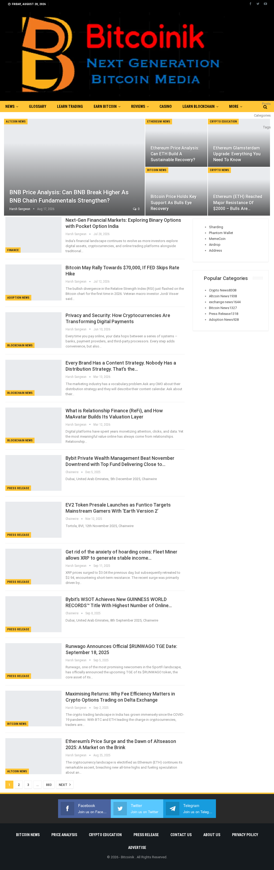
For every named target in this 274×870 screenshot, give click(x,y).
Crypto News (219, 170)
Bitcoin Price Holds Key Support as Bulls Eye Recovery (173, 202)
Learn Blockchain (198, 106)
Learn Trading (70, 106)
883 (49, 785)
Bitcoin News (156, 170)
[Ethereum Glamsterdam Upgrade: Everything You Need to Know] (239, 142)
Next (63, 785)
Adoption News (18, 297)
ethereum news (158, 121)
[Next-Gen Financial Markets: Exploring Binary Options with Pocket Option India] (33, 235)
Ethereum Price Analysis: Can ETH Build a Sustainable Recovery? (175, 153)
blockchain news (20, 345)
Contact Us (181, 835)
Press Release (18, 488)
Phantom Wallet (221, 233)
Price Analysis (64, 835)
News (9, 106)
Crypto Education (223, 121)
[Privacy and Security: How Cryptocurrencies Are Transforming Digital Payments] (33, 330)
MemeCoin (217, 239)
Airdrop (214, 245)
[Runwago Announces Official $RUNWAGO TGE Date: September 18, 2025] (33, 661)
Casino (165, 106)
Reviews (138, 106)
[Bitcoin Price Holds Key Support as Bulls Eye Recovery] (176, 191)
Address (215, 250)
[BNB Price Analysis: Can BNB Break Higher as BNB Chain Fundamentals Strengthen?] (74, 167)
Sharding (216, 227)
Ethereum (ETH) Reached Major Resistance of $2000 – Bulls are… (237, 202)
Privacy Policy (245, 835)
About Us (211, 835)
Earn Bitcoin (105, 106)
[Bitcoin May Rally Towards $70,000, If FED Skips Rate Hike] (33, 282)
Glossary (37, 106)
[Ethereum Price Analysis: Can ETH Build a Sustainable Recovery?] (176, 142)
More (233, 106)
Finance (13, 250)
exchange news (225, 302)
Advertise (137, 847)
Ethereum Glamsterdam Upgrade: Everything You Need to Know (237, 153)
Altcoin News (16, 121)
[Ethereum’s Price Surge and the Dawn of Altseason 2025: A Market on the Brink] (33, 756)
